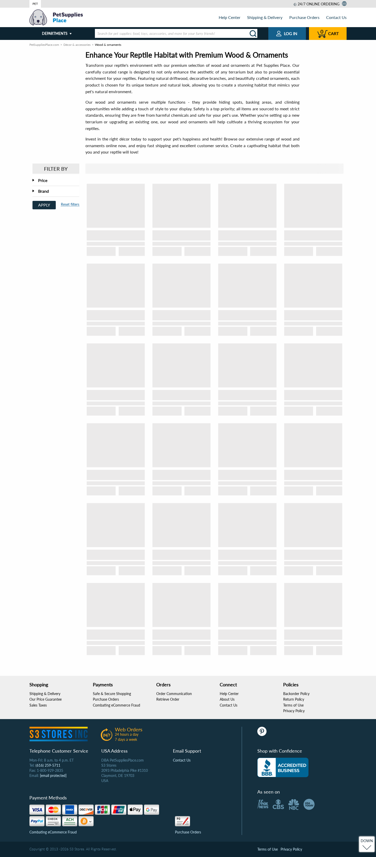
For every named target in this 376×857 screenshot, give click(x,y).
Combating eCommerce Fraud (116, 705)
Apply (44, 204)
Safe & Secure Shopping (112, 693)
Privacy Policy (294, 711)
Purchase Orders (304, 17)
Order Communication (174, 693)
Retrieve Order (167, 699)
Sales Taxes (38, 705)
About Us (227, 699)
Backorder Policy (296, 693)
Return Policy (293, 699)
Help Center (229, 17)
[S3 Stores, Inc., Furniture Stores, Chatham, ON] (282, 767)
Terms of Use (293, 705)
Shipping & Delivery (264, 17)
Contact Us (336, 17)
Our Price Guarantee (45, 699)
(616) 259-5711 (48, 765)
